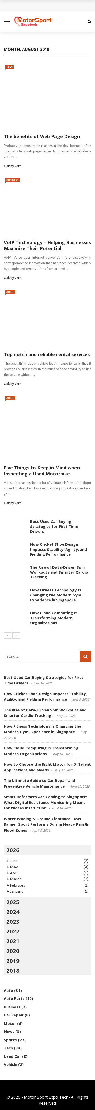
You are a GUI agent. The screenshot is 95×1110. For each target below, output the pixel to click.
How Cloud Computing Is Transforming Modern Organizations (53, 617)
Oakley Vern (12, 166)
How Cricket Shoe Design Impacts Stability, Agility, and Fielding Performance (58, 549)
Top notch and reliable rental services (47, 354)
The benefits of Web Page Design (42, 136)
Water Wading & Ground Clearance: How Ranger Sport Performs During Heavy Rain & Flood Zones (46, 824)
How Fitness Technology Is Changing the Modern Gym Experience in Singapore (55, 594)
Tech (9, 66)
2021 (13, 941)
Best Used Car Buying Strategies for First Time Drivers (54, 526)
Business (12, 180)
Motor (10, 1023)
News (9, 1031)
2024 (13, 911)
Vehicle (10, 1064)
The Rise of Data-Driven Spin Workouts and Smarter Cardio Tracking (59, 572)
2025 (13, 902)
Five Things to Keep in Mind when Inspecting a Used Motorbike (42, 471)
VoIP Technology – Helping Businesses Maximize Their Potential (47, 245)
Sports (10, 1039)
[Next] (16, 635)
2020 (13, 951)
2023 (13, 921)
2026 (13, 850)
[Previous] (7, 635)
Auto (10, 292)
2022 (13, 931)
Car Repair (14, 1014)
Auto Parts (14, 998)
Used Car (12, 1056)
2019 (13, 960)
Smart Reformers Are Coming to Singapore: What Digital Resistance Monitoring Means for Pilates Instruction (45, 802)
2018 (13, 970)
